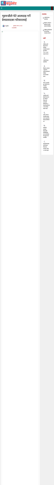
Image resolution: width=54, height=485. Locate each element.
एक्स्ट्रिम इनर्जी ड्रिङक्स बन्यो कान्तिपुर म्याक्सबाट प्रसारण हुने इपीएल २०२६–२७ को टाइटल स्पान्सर (46, 49)
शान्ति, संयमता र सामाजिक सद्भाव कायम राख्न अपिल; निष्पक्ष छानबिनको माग (46, 118)
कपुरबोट (7, 26)
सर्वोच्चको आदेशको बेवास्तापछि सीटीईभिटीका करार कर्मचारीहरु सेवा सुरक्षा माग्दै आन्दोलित (46, 132)
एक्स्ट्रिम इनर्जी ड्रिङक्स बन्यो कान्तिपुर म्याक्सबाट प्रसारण (48, 31)
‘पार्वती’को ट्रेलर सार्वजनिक (46, 18)
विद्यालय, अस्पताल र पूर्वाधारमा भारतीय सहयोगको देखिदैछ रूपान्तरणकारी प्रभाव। (46, 72)
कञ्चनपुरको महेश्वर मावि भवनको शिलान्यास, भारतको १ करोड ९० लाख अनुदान (46, 147)
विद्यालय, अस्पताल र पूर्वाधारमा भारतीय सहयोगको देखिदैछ (47, 24)
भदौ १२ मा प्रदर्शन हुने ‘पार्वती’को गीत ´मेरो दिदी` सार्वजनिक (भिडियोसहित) (46, 86)
